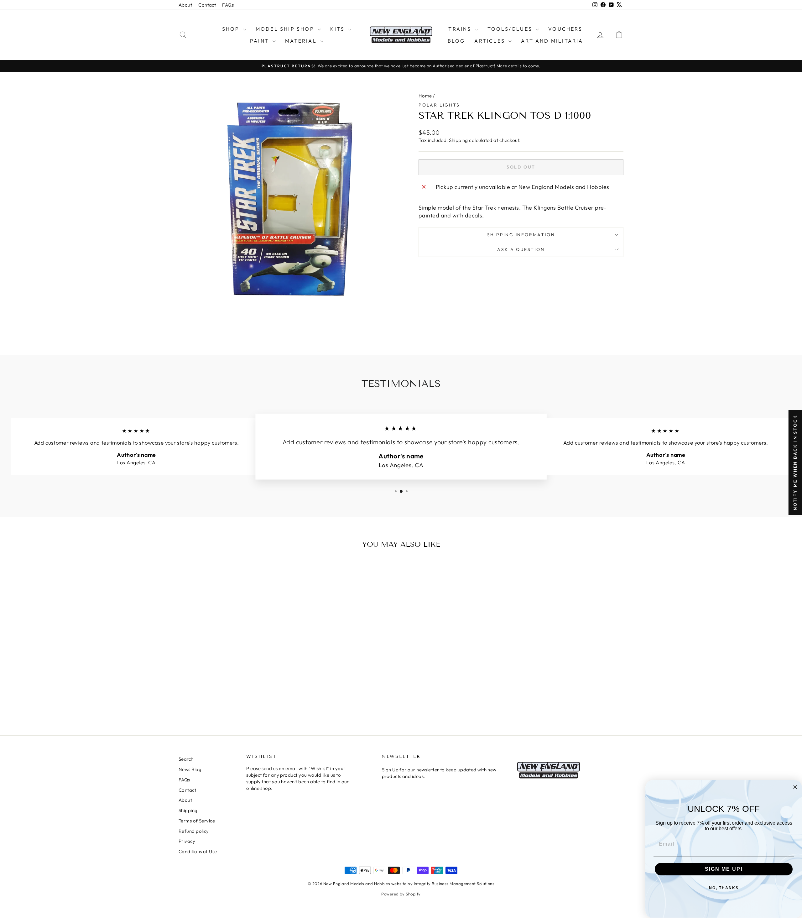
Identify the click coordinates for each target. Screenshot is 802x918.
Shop (232, 29)
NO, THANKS (724, 888)
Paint (260, 41)
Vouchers (565, 29)
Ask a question (520, 249)
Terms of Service (197, 821)
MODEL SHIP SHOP (286, 29)
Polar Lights (439, 105)
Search (186, 759)
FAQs (228, 5)
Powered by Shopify (400, 893)
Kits (338, 29)
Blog (456, 41)
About (185, 5)
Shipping (458, 140)
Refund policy (194, 831)
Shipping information (521, 234)
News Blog (190, 769)
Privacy (187, 841)
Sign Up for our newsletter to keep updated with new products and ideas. (439, 773)
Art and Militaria (552, 41)
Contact (207, 5)
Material (302, 41)
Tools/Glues (510, 29)
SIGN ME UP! (724, 869)
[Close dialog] (795, 787)
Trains (460, 29)
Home (425, 96)
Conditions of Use (198, 851)
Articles (490, 41)
